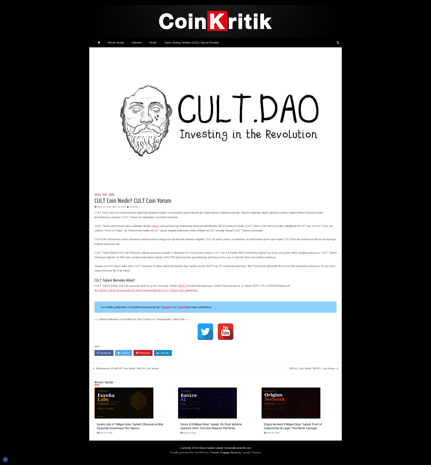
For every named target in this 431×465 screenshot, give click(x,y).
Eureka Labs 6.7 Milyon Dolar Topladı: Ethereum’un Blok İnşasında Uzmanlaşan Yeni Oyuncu (130, 426)
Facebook (104, 353)
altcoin (97, 194)
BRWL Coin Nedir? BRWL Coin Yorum (312, 368)
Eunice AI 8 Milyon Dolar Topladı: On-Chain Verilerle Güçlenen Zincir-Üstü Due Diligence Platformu (211, 426)
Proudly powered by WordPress (189, 452)
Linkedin (164, 353)
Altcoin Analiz (116, 42)
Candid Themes (251, 452)
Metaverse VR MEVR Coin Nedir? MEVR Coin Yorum (127, 368)
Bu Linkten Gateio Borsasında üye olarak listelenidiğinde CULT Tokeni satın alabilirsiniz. (146, 290)
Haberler (137, 42)
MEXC (182, 285)
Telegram (166, 307)
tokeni (155, 226)
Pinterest (144, 353)
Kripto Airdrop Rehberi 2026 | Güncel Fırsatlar (191, 42)
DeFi (105, 194)
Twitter (180, 307)
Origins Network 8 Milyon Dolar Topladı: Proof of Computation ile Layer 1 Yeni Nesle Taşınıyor (293, 426)
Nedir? (153, 42)
